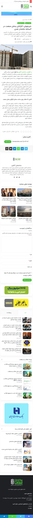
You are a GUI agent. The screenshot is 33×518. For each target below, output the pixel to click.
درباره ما (5, 498)
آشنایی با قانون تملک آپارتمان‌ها (14, 433)
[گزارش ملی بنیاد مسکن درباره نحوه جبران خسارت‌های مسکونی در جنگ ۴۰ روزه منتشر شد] (27, 343)
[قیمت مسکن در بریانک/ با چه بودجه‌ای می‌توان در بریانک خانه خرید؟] (24, 192)
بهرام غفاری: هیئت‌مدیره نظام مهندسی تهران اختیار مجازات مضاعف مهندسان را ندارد (11, 334)
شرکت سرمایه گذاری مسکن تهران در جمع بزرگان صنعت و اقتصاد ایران (9, 200)
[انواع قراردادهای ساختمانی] (27, 444)
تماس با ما (10, 498)
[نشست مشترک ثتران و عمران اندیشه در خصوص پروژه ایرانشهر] (27, 320)
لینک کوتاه (7, 141)
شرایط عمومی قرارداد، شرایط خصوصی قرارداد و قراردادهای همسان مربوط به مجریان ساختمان (13, 458)
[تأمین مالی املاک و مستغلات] (27, 374)
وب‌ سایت (29, 267)
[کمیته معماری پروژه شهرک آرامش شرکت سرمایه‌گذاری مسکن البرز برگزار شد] (27, 351)
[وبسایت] (19, 177)
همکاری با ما (29, 500)
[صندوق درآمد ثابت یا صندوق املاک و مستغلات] (27, 395)
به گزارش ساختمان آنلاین (25, 72)
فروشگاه (23, 498)
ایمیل (30, 260)
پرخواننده (9, 313)
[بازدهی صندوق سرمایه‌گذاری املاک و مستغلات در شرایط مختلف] (27, 367)
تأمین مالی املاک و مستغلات (15, 371)
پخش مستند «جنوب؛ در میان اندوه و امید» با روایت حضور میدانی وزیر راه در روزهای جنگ (12, 326)
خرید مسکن (26, 137)
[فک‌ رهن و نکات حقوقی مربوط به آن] (27, 467)
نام (31, 254)
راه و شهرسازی (21, 23)
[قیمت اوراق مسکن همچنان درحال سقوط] (24, 211)
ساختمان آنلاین (26, 39)
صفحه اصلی (29, 498)
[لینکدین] (22, 148)
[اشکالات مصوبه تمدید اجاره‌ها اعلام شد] (8, 211)
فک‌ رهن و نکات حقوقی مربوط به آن (13, 464)
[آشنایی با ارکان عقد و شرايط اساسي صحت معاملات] (27, 452)
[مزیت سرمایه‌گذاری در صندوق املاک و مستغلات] (27, 388)
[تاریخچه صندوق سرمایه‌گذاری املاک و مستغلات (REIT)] (27, 381)
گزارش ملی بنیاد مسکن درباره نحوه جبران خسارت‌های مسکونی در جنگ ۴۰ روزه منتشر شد (11, 342)
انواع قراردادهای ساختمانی (15, 441)
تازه (25, 313)
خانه (29, 19)
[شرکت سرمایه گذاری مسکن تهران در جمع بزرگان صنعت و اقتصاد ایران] (8, 192)
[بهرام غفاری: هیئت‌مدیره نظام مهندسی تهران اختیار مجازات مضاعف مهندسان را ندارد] (27, 335)
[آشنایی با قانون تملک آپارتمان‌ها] (27, 436)
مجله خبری (25, 19)
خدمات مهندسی (17, 498)
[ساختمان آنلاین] (24, 6)
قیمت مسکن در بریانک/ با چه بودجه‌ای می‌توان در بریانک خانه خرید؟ (24, 200)
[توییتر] (26, 148)
